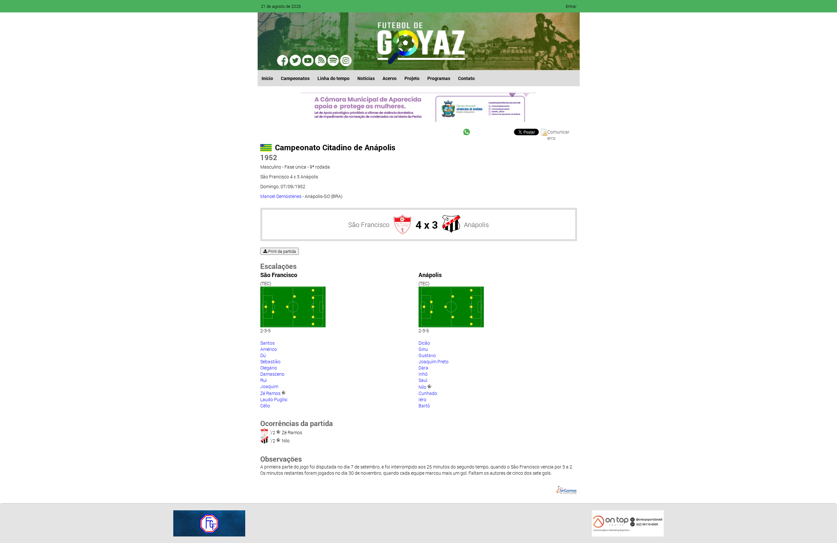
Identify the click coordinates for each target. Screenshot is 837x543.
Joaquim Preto (433, 361)
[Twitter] (295, 60)
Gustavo (427, 355)
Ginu (423, 349)
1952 (268, 157)
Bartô (424, 406)
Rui (263, 380)
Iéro (422, 399)
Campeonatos (295, 78)
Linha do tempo (333, 78)
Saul (422, 380)
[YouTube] (308, 60)
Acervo (390, 78)
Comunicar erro (558, 132)
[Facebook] (283, 60)
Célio (265, 406)
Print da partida (281, 251)
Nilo (422, 387)
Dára (423, 368)
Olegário (268, 368)
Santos (267, 343)
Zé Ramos (270, 393)
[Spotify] (320, 60)
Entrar (571, 6)
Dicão (424, 343)
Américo (268, 349)
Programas (438, 78)
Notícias (366, 78)
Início (267, 78)
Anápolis (476, 224)
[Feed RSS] (333, 60)
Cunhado (427, 393)
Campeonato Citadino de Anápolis (335, 147)
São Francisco (368, 224)
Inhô (423, 374)
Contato (466, 78)
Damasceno (272, 374)
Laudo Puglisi (273, 399)
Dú (263, 355)
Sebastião (270, 361)
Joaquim (269, 386)
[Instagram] (345, 60)
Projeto (411, 78)
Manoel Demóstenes (280, 196)
